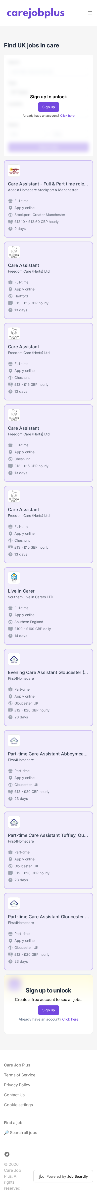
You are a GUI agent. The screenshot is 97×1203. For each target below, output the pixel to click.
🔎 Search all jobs (20, 1132)
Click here (67, 115)
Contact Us (14, 1094)
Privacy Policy (17, 1084)
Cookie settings (18, 1104)
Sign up (48, 107)
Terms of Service (19, 1074)
